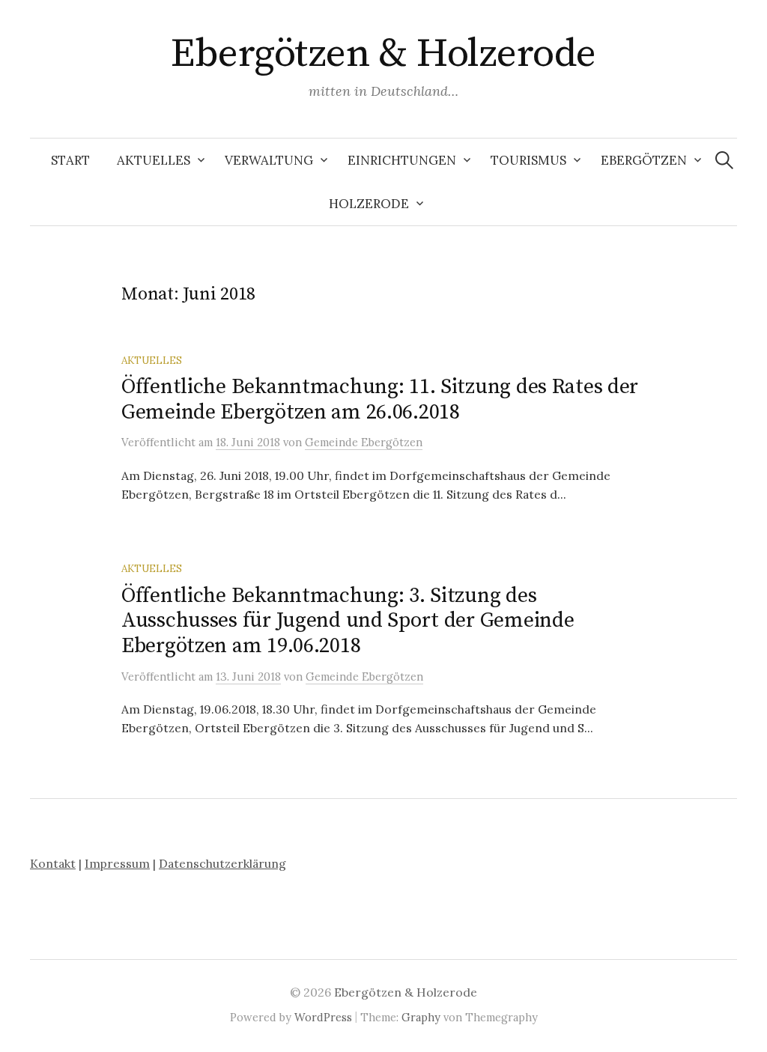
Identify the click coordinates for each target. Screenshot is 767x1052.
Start (70, 160)
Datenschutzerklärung (222, 863)
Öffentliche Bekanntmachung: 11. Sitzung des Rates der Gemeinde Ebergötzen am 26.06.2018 (379, 399)
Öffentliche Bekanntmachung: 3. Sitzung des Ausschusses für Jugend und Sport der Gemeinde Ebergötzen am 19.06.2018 (347, 621)
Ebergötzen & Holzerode (383, 53)
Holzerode (369, 203)
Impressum (117, 863)
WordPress (323, 1017)
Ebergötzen (644, 160)
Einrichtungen (402, 160)
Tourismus (528, 160)
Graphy (420, 1017)
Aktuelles (153, 160)
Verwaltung (269, 160)
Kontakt (53, 863)
